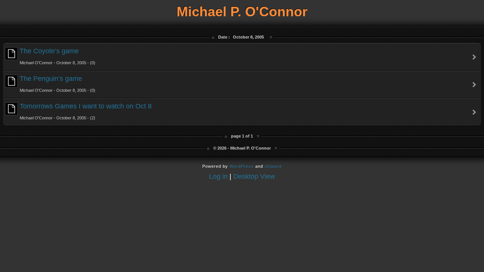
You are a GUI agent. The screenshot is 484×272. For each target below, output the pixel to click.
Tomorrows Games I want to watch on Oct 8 (86, 111)
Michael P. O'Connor (242, 11)
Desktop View (254, 176)
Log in (218, 176)
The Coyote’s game (57, 56)
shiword (273, 166)
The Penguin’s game (57, 84)
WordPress (242, 166)
